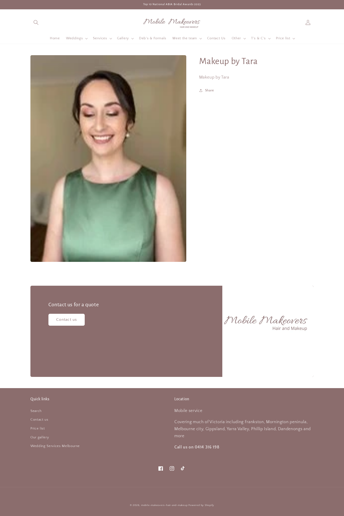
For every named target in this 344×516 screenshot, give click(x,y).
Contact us (66, 320)
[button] (36, 22)
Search (36, 411)
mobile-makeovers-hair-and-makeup (164, 505)
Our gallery (39, 437)
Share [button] (209, 90)
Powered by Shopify (201, 505)
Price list (37, 428)
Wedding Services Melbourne (55, 446)
